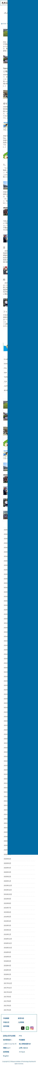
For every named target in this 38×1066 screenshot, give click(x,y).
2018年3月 (7, 970)
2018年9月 (7, 952)
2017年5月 (7, 1005)
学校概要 (6, 1018)
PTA (20, 1036)
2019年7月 (7, 908)
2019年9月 (7, 899)
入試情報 (21, 1022)
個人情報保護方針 (25, 1044)
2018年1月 (7, 979)
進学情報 (6, 1026)
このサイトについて (9, 1044)
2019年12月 (8, 885)
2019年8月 (7, 903)
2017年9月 (7, 997)
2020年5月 (7, 863)
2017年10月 (8, 992)
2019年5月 (7, 916)
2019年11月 (8, 890)
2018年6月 (7, 957)
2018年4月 (7, 965)
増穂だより (7, 1048)
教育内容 (21, 1018)
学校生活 (6, 1022)
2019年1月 (7, 934)
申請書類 (22, 1040)
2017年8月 (7, 1001)
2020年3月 (7, 872)
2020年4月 (7, 868)
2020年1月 (7, 881)
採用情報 (6, 1052)
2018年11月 (8, 943)
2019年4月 (7, 921)
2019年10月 (8, 894)
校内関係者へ (7, 1040)
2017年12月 (8, 983)
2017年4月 (7, 1010)
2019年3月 (7, 925)
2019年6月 (7, 912)
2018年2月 (7, 974)
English (6, 1056)
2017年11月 (8, 988)
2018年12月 (8, 939)
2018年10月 (8, 948)
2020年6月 (7, 859)
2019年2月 (7, 930)
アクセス (22, 1052)
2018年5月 (7, 961)
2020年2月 (7, 876)
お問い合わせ (23, 1048)
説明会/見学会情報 (9, 1036)
